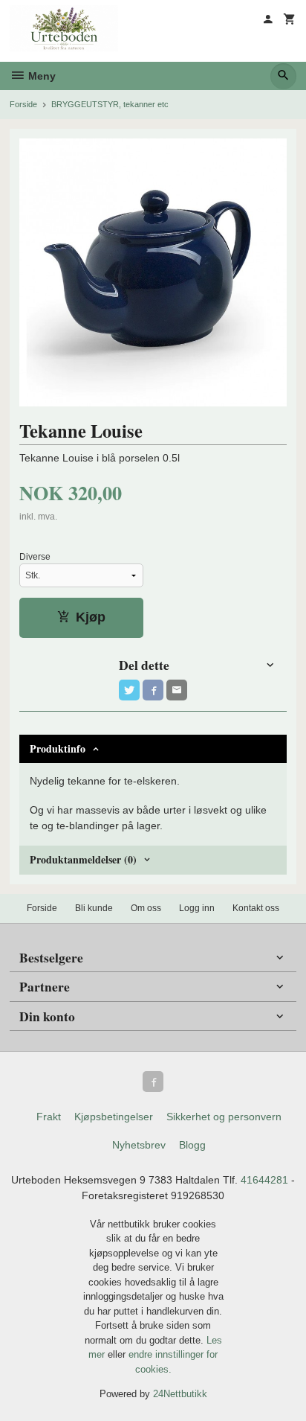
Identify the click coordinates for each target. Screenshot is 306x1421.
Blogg (192, 1145)
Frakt (48, 1117)
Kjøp (90, 617)
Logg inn (197, 908)
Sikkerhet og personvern (223, 1117)
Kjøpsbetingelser (113, 1117)
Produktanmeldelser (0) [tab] (83, 859)
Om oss (146, 908)
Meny (40, 76)
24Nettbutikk (180, 1393)
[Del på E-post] (176, 690)
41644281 (264, 1180)
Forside (23, 104)
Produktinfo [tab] (57, 748)
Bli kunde (94, 908)
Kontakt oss (255, 908)
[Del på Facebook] (153, 690)
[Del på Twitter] (129, 690)
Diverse (35, 557)
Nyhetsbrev (139, 1145)
